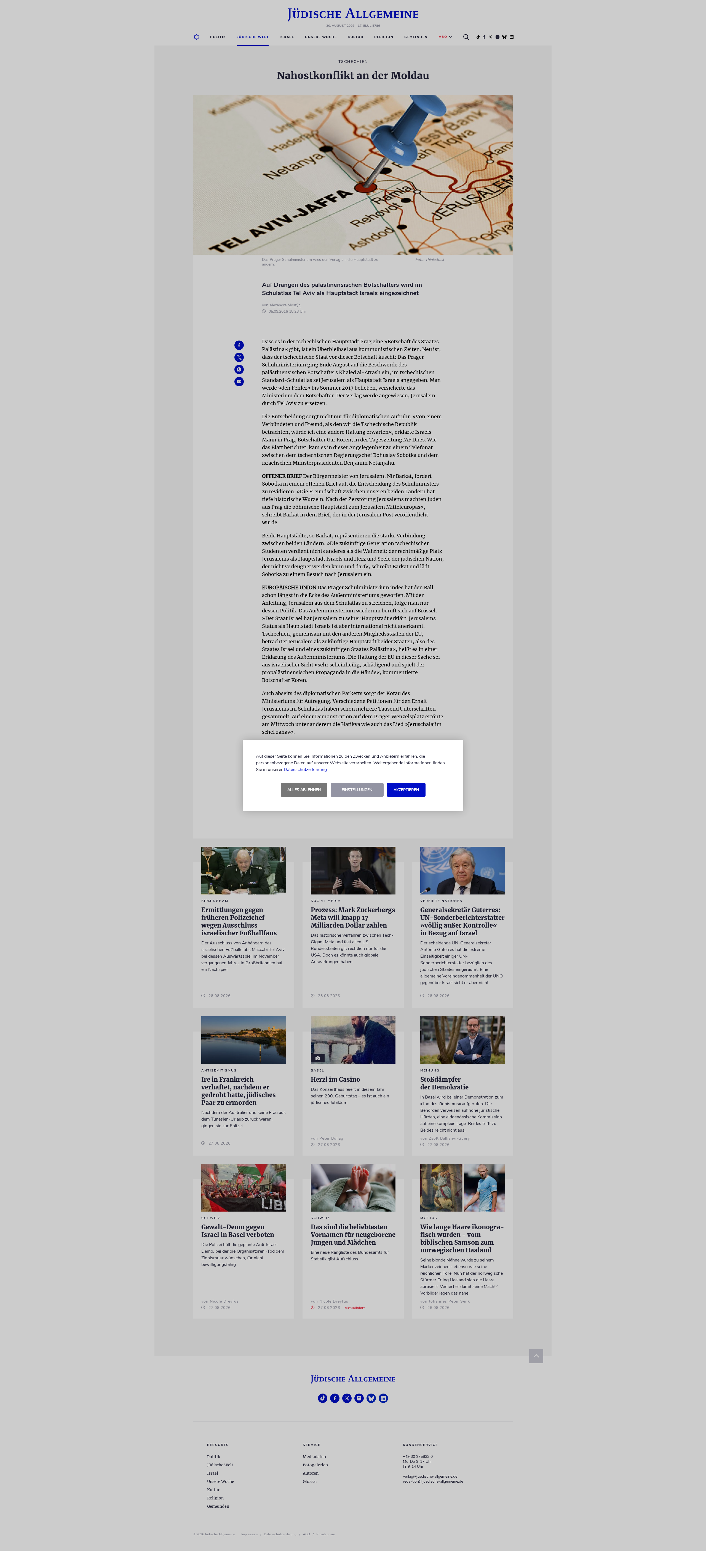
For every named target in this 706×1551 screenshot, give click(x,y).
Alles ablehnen (304, 789)
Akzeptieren (406, 789)
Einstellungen (357, 789)
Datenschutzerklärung (305, 770)
